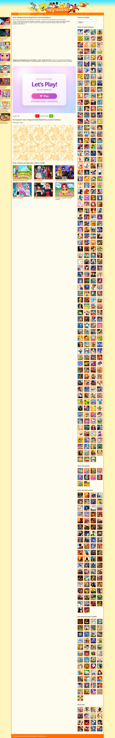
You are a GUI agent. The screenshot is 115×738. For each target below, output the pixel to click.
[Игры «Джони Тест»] (86, 142)
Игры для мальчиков (61, 14)
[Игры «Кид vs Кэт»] (93, 181)
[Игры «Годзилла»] (80, 523)
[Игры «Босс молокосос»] (99, 79)
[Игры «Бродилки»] (93, 630)
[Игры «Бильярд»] (80, 630)
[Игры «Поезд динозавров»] (99, 302)
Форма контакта (42, 736)
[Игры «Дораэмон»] (86, 155)
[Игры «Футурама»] (80, 423)
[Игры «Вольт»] (80, 98)
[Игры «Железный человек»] (80, 535)
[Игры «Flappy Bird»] (86, 40)
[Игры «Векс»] (93, 510)
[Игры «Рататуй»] (86, 321)
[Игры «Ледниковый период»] (93, 219)
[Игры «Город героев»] (80, 123)
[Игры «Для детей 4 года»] (99, 473)
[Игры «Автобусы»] (93, 497)
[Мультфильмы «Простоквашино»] (86, 731)
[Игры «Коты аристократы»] (80, 206)
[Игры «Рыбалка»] (86, 580)
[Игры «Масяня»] (93, 244)
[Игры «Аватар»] (86, 497)
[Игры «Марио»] (86, 244)
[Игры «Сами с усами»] (80, 340)
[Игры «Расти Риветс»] (80, 321)
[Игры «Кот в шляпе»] (99, 200)
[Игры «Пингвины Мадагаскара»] (80, 295)
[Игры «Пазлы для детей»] (80, 674)
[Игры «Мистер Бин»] (93, 257)
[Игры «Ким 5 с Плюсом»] (93, 187)
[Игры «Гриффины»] (93, 123)
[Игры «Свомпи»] (99, 340)
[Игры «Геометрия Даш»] (80, 636)
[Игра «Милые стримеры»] (22, 196)
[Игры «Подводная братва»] (80, 302)
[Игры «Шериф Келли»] (99, 442)
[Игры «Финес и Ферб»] (93, 410)
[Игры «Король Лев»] (99, 193)
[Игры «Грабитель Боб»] (99, 636)
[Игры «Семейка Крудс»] (80, 346)
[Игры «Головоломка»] (99, 117)
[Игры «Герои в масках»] (86, 117)
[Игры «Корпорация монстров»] (80, 200)
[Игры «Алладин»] (86, 53)
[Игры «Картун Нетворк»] (86, 649)
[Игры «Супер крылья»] (86, 359)
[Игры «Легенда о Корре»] (80, 219)
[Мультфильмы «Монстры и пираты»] (99, 724)
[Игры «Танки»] (93, 593)
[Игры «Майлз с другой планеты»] (99, 232)
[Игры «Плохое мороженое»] (99, 674)
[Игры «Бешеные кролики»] (80, 510)
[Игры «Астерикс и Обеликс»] (80, 66)
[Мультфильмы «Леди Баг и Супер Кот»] (86, 724)
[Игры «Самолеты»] (80, 586)
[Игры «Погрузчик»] (99, 567)
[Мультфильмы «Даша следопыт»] (86, 718)
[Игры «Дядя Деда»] (80, 161)
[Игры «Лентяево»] (80, 225)
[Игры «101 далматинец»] (80, 34)
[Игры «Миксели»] (99, 251)
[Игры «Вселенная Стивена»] (80, 104)
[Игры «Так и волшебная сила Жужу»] (80, 372)
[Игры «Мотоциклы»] (86, 554)
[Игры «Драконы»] (99, 529)
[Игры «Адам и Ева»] (93, 47)
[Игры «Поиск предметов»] (80, 681)
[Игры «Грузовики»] (93, 523)
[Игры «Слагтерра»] (86, 586)
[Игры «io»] (86, 623)
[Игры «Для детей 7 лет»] (93, 479)
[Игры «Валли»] (99, 85)
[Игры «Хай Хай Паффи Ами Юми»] (86, 423)
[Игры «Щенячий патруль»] (99, 448)
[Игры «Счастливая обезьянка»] (86, 365)
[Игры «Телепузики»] (99, 372)
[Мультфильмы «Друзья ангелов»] (93, 718)
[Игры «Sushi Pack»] (80, 47)
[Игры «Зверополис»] (86, 168)
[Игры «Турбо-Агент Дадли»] (80, 397)
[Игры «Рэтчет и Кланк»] (93, 334)
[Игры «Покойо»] (93, 308)
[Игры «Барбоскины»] (80, 72)
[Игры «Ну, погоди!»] (86, 276)
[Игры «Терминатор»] (99, 593)
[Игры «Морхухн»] (99, 263)
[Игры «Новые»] (86, 668)
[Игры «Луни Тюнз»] (99, 225)
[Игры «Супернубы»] (93, 359)
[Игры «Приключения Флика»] (80, 314)
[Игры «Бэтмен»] (86, 510)
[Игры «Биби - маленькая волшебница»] (80, 79)
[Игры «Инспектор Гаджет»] (80, 174)
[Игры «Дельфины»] (80, 643)
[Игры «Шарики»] (93, 694)
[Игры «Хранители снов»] (99, 429)
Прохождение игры (97, 14)
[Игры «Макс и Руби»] (80, 238)
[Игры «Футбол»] (93, 599)
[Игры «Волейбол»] (80, 516)
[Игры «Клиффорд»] (86, 193)
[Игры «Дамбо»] (93, 130)
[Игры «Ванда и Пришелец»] (80, 91)
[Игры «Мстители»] (93, 554)
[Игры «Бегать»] (99, 623)
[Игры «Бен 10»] (99, 503)
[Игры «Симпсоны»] (86, 346)
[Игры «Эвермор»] (80, 455)
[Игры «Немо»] (93, 270)
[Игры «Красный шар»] (86, 655)
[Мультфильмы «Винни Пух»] (99, 711)
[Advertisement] (37, 42)
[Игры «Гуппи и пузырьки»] (80, 130)
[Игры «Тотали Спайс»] (86, 385)
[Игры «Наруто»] (80, 561)
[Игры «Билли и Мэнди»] (86, 79)
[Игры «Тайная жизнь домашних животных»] (99, 365)
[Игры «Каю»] (86, 181)
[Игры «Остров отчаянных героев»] (99, 283)
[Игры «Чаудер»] (99, 436)
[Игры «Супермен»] (80, 593)
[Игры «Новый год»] (93, 668)
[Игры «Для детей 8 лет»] (99, 479)
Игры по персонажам (37, 14)
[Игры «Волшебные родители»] (99, 91)
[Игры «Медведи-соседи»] (86, 251)
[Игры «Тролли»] (86, 391)
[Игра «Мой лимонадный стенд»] (22, 179)
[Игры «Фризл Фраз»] (93, 416)
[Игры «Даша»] (99, 130)
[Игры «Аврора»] (86, 47)
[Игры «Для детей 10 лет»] (80, 473)
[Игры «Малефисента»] (99, 238)
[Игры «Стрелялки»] (99, 586)
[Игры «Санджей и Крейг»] (86, 340)
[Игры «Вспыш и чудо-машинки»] (86, 104)
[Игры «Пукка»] (86, 314)
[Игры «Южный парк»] (86, 461)
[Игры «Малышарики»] (80, 244)
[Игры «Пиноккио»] (86, 295)
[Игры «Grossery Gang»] (93, 40)
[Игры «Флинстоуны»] (80, 416)
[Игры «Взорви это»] (99, 630)
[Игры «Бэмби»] (93, 85)
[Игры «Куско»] (99, 212)
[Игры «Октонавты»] (93, 283)
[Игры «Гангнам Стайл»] (80, 110)
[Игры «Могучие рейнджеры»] (99, 548)
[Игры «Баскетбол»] (86, 503)
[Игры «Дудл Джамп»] (99, 643)
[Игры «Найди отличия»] (99, 662)
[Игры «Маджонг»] (99, 655)
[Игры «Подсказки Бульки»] (93, 302)
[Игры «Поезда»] (80, 574)
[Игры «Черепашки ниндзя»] (99, 605)
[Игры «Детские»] (86, 643)
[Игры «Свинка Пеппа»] (93, 340)
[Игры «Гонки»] (86, 523)
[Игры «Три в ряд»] (99, 687)
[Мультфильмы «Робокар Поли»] (93, 731)
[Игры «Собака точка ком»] (93, 353)
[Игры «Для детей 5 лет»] (80, 479)
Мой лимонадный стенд (20, 180)
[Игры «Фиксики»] (86, 410)
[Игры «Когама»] (99, 649)
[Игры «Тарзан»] (86, 372)
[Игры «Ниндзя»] (86, 561)
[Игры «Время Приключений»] (93, 98)
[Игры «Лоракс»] (93, 225)
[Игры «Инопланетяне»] (80, 542)
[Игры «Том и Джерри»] (99, 378)
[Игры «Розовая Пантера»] (99, 327)
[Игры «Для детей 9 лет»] (80, 485)
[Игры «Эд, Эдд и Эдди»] (86, 455)
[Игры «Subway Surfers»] (99, 40)
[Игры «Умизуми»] (99, 397)
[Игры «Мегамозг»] (80, 251)
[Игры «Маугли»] (99, 244)
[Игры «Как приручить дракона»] (93, 174)
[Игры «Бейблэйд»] (93, 503)
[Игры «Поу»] (99, 308)
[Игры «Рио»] (80, 327)
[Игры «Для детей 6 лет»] (86, 479)
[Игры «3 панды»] (86, 34)
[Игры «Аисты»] (99, 47)
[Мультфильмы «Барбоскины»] (86, 711)
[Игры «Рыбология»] (86, 334)
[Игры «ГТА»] (99, 523)
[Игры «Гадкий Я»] (93, 104)
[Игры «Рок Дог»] (80, 334)
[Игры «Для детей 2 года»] (86, 473)
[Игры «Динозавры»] (86, 529)
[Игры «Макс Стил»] (80, 548)
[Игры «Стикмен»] (93, 586)
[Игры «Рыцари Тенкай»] (99, 580)
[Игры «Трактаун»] (93, 385)
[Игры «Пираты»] (86, 567)
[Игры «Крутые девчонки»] (80, 212)
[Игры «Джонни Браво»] (93, 142)
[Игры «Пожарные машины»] (86, 574)
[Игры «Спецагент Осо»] (80, 359)
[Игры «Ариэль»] (99, 59)
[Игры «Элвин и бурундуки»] (93, 455)
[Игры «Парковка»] (99, 561)
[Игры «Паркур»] (80, 567)
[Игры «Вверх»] (86, 91)
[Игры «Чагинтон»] (86, 436)
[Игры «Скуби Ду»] (93, 346)
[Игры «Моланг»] (80, 263)
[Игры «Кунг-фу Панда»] (93, 212)
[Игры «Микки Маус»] (93, 251)
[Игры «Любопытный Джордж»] (86, 232)
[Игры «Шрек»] (93, 448)
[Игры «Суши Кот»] (80, 365)
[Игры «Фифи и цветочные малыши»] (99, 410)
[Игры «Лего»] (99, 542)
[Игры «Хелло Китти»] (93, 423)
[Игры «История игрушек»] (86, 174)
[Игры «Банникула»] (86, 66)
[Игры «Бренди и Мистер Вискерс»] (86, 85)
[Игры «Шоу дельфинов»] (86, 448)
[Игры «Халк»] (99, 599)
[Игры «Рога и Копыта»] (93, 327)
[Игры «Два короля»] (80, 136)
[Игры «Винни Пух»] (93, 91)
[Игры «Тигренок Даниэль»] (86, 378)
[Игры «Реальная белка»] (93, 321)
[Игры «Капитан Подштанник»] (80, 181)
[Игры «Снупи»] (86, 353)
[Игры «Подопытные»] (86, 302)
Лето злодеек (38, 180)
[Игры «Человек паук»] (93, 605)
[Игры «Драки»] (93, 529)
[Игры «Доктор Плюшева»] (86, 149)
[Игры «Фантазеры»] (93, 404)
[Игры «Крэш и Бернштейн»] (86, 212)
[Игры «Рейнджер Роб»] (99, 321)
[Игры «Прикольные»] (86, 681)
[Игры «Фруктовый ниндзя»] (86, 694)
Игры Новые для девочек (33, 19)
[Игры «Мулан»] (86, 270)
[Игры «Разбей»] (93, 681)
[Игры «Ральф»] (93, 314)
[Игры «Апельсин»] (93, 59)
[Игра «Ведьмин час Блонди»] (43, 196)
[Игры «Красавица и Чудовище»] (86, 206)
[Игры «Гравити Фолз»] (86, 123)
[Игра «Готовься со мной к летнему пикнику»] (64, 196)
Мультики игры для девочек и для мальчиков (25, 736)
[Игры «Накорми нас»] (99, 554)
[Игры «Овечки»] (99, 668)
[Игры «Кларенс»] (99, 187)
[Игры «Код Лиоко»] (93, 542)
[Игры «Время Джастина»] (86, 98)
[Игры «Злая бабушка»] (93, 168)
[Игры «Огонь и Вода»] (86, 283)
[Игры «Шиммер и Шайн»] (80, 448)
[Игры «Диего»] (99, 142)
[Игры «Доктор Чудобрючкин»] (93, 149)
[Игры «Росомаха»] (80, 580)
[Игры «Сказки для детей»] (86, 485)
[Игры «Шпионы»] (80, 612)
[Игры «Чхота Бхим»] (93, 442)
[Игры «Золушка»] (99, 168)
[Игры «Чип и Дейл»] (80, 442)
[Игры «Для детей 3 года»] (93, 473)
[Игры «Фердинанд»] (80, 410)
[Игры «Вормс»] (86, 516)
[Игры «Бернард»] (99, 72)
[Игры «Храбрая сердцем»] (93, 429)
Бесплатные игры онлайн (76, 14)
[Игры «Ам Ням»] (99, 53)
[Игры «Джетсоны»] (99, 136)
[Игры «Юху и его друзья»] (93, 461)
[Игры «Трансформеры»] (86, 599)
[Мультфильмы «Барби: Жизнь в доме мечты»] (80, 711)
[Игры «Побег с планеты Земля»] (99, 295)
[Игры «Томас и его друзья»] (80, 385)
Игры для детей (49, 14)
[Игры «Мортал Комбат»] (80, 554)
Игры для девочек (24, 14)
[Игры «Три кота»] (99, 385)
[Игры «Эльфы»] (99, 455)
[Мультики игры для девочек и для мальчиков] (57, 12)
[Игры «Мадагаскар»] (93, 232)
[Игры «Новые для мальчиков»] (93, 561)
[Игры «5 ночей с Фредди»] (80, 623)
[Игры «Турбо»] (99, 391)
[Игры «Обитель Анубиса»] (93, 276)
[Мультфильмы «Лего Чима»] (80, 724)
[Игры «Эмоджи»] (80, 461)
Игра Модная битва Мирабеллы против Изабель (53, 19)
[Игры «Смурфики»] (80, 353)
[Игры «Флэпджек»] (86, 416)
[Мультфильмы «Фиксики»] (99, 731)
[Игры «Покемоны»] (86, 308)
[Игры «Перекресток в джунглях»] (86, 289)
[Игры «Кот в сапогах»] (93, 200)
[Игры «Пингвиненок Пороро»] (99, 289)
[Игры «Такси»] (86, 593)
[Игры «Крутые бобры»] (99, 206)
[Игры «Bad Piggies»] (80, 40)
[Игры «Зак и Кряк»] (99, 161)
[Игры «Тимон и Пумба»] (93, 378)
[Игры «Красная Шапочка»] (93, 206)
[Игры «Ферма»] (80, 694)
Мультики (88, 14)
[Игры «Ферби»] (99, 404)
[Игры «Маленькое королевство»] (93, 238)
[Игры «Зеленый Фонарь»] (93, 535)
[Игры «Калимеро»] (99, 174)
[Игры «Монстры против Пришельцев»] (93, 263)
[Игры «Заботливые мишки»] (93, 161)
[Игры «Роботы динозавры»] (99, 574)
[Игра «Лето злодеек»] (43, 179)
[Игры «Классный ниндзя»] (80, 193)
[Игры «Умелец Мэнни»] (93, 397)
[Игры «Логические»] (93, 655)
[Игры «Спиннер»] (86, 687)
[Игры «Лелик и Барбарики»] (99, 219)
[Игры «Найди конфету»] (93, 662)
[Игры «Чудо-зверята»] (86, 442)
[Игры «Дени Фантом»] (80, 529)
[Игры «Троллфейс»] (93, 391)
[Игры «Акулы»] (99, 497)
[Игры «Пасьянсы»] (86, 674)
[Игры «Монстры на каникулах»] (86, 263)
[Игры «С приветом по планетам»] (99, 334)
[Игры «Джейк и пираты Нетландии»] (93, 136)
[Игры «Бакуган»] (80, 503)
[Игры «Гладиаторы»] (99, 516)
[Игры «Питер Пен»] (93, 295)
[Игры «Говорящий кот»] (93, 117)
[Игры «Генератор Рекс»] (93, 516)
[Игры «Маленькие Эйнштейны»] (86, 238)
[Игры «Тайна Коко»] (93, 365)
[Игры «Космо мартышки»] (86, 200)
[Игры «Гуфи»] (86, 130)
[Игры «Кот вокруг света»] (80, 655)
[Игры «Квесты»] (93, 649)
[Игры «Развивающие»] (99, 681)
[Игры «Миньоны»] (80, 257)
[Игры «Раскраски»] (80, 687)
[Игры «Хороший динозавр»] (86, 429)
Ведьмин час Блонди (40, 197)
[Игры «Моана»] (99, 257)
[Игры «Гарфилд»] (93, 110)
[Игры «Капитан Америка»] (86, 542)
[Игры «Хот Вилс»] (86, 605)
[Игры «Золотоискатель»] (80, 649)
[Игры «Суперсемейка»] (99, 359)
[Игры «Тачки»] (93, 372)
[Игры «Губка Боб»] (99, 123)
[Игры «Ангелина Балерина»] (86, 59)
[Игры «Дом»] (99, 149)
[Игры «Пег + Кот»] (80, 289)
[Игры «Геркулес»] (80, 117)
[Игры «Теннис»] (93, 687)
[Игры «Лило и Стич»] (86, 225)
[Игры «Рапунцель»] (99, 314)
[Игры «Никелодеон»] (80, 668)
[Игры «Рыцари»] (93, 580)
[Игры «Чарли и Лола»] (93, 436)
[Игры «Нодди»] (99, 270)
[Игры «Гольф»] (93, 636)
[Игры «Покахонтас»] (80, 308)
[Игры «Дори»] (93, 155)
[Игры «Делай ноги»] (86, 136)
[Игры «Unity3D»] (80, 497)
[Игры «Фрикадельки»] (99, 416)
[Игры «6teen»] (93, 34)
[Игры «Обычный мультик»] (99, 276)
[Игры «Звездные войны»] (86, 535)
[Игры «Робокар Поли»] (86, 327)
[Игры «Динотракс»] (80, 149)
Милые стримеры (18, 197)
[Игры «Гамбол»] (99, 104)
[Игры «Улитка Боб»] (86, 397)
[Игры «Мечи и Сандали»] (93, 548)
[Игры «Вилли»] (99, 510)
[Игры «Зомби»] (99, 535)
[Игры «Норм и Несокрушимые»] (80, 276)
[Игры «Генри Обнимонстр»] (99, 110)
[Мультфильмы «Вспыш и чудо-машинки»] (80, 718)
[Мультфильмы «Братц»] (93, 711)
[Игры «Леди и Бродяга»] (86, 219)
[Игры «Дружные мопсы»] (99, 155)
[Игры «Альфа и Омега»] (93, 53)
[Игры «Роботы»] (93, 574)
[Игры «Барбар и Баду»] (99, 66)
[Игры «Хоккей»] (80, 605)
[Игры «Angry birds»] (99, 34)
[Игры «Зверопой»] (80, 168)
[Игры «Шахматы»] (99, 694)
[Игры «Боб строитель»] (93, 79)
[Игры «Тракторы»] (80, 599)
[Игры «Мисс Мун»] (86, 257)
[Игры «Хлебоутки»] (99, 423)
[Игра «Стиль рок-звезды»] (64, 179)
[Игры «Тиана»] (80, 378)
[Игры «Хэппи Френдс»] (80, 436)
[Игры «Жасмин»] (86, 161)
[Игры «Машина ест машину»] (86, 548)
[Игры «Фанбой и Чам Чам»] (86, 404)
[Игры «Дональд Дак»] (80, 155)
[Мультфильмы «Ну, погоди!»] (80, 731)
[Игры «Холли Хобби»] (80, 429)
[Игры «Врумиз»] (99, 98)
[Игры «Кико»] (86, 187)
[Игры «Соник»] (99, 353)
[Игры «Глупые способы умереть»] (86, 636)
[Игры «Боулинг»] (86, 630)
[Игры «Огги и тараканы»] (80, 283)
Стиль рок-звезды (60, 180)
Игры (14, 19)
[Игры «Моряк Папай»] (80, 270)
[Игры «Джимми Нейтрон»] (80, 142)
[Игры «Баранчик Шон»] (93, 66)
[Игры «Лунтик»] (80, 232)
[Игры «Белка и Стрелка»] (86, 72)
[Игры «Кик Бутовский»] (80, 187)
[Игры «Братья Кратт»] (80, 85)
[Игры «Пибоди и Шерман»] (93, 289)
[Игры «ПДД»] (93, 674)
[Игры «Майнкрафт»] (80, 662)
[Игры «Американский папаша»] (80, 59)
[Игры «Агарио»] (93, 623)
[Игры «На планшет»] (86, 662)
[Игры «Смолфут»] (99, 346)
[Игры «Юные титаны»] (86, 612)
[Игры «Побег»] (93, 567)
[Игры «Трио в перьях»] (80, 391)
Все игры (14, 14)
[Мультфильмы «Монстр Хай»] (93, 724)
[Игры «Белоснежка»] (93, 72)
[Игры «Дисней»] (93, 643)
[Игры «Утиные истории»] (80, 404)
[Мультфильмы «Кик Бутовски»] (99, 718)
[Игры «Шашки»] (80, 700)
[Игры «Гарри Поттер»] (86, 110)
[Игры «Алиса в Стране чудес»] (80, 53)
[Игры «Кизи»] (99, 181)
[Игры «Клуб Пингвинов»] (93, 193)
